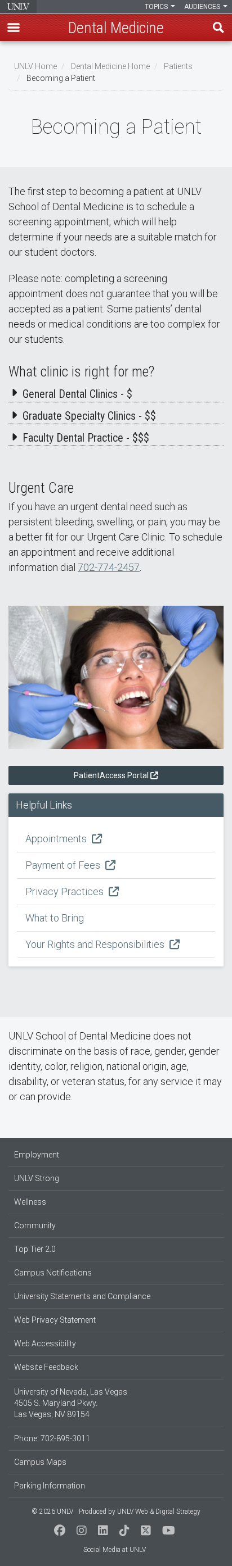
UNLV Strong (36, 1178)
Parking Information (49, 1485)
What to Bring (54, 918)
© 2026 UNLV (52, 1511)
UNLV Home (35, 66)
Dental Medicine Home (110, 66)
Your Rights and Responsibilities (96, 944)
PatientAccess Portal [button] (111, 775)
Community (35, 1225)
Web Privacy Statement (55, 1319)
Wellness (30, 1201)
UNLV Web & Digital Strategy (158, 1511)
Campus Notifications (53, 1272)
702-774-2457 (109, 567)
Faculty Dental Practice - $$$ (86, 437)
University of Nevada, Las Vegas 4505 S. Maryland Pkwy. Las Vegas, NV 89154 (70, 1403)
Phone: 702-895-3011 (52, 1438)
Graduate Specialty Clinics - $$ (89, 416)
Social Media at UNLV (114, 1550)
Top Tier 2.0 (35, 1249)
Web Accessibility (45, 1343)
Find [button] (218, 27)
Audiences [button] (203, 7)
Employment (36, 1154)
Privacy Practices (65, 891)
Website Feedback (46, 1367)
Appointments (57, 839)
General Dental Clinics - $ (77, 394)
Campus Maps (40, 1462)
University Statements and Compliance (82, 1296)
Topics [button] (157, 7)
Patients (178, 66)
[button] (13, 27)
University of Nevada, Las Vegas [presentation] (18, 6)
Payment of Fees (63, 865)
